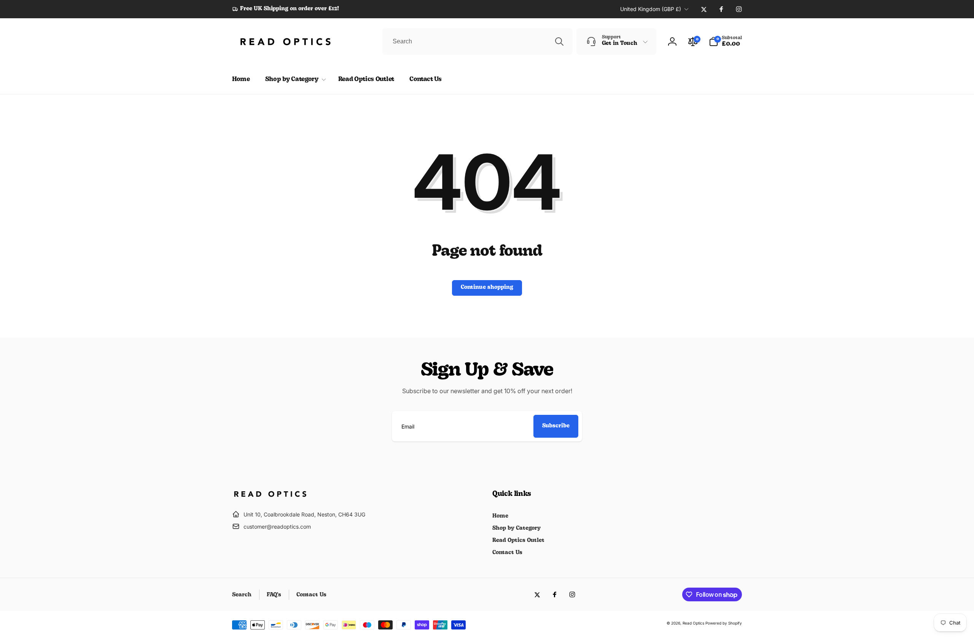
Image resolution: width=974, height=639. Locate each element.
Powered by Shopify (723, 623)
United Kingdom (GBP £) (650, 9)
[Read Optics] (270, 495)
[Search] (559, 41)
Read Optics (693, 623)
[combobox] (477, 41)
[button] (725, 41)
